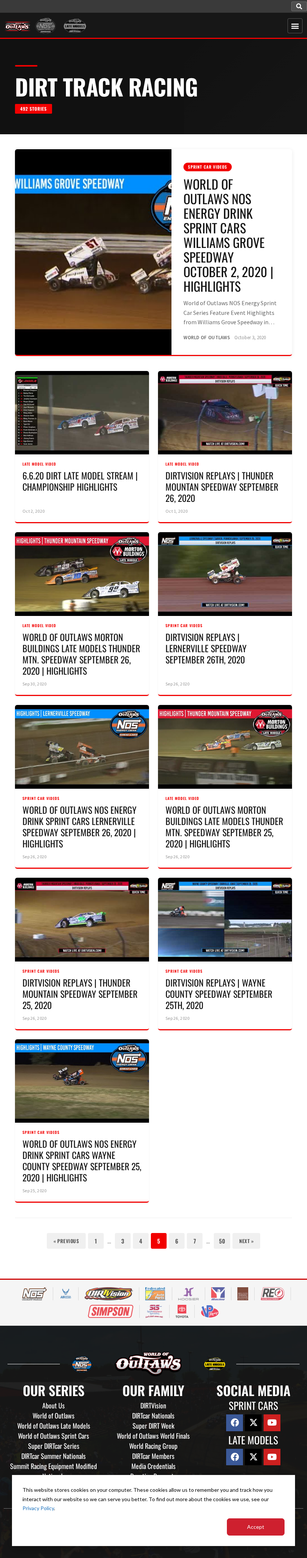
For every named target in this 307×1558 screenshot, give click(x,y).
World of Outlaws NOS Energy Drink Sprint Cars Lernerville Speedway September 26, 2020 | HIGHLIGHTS (79, 826)
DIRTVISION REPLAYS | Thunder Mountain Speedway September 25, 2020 (79, 994)
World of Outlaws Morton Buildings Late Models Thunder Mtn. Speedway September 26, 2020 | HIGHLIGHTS (81, 653)
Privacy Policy (38, 1508)
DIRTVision (153, 1405)
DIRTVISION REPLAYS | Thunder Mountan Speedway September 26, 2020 (221, 486)
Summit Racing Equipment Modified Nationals (53, 1471)
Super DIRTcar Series (53, 1446)
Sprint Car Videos (207, 167)
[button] (299, 6)
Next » (246, 1241)
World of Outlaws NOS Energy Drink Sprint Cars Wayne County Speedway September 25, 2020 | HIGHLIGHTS (81, 1160)
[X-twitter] (253, 1422)
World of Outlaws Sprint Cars (53, 1436)
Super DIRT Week (153, 1425)
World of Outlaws (54, 1415)
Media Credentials (153, 1466)
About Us (53, 1405)
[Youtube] (272, 1422)
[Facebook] (234, 1422)
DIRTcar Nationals (153, 1415)
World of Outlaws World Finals (153, 1436)
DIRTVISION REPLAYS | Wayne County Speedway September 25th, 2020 (218, 994)
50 (222, 1241)
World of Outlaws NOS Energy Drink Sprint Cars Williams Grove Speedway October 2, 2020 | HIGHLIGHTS (228, 235)
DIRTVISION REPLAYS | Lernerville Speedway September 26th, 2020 (206, 648)
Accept (255, 1527)
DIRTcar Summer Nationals (53, 1456)
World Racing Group (153, 1446)
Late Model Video (39, 464)
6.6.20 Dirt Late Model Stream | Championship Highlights (80, 481)
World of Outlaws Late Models (53, 1425)
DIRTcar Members (153, 1456)
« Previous (66, 1241)
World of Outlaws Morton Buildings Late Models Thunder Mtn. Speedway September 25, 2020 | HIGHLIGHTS (224, 826)
